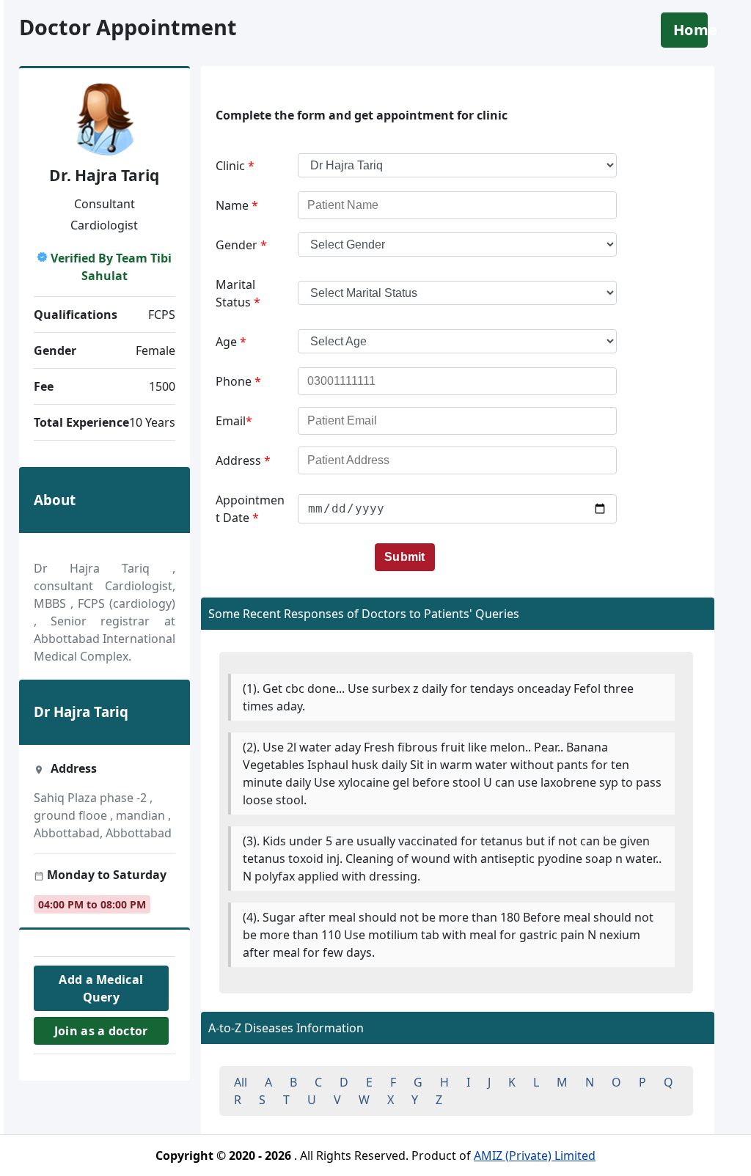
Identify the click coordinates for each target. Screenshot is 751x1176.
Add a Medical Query (101, 988)
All (240, 1082)
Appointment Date (250, 509)
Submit (404, 557)
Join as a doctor (100, 1031)
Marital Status (238, 293)
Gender (241, 245)
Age (231, 342)
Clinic (235, 166)
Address (243, 460)
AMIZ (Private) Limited (535, 1155)
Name (237, 205)
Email (234, 421)
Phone (238, 381)
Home (690, 30)
